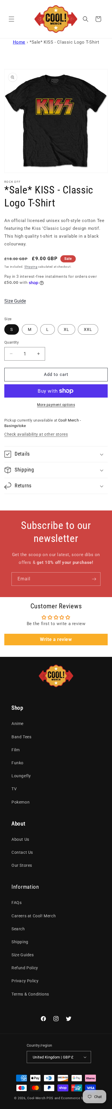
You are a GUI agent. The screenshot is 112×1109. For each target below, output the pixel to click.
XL (66, 329)
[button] (11, 19)
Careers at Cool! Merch (33, 916)
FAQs (16, 902)
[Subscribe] (94, 579)
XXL (88, 329)
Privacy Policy (24, 980)
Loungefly (21, 775)
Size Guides (22, 955)
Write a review (56, 639)
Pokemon (20, 802)
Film (15, 750)
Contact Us (22, 852)
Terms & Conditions (30, 994)
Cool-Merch (36, 1098)
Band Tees (21, 737)
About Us (20, 839)
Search (18, 929)
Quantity (11, 342)
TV (14, 788)
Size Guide (15, 301)
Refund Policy (24, 968)
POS (50, 1098)
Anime (17, 723)
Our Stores (21, 865)
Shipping (31, 266)
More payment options (56, 405)
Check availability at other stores (36, 434)
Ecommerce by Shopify (79, 1098)
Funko (17, 763)
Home (19, 42)
